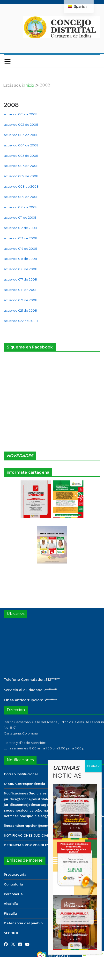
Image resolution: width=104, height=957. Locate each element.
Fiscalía (10, 913)
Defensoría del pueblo (23, 923)
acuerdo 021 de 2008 (20, 310)
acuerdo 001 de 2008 (20, 114)
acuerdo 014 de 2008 (20, 248)
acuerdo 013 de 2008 (20, 238)
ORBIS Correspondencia (24, 784)
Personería (13, 894)
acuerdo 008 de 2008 (21, 186)
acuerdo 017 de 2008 (20, 279)
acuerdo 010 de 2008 (20, 207)
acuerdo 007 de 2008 (21, 176)
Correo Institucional (21, 774)
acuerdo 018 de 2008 (20, 290)
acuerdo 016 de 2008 (20, 269)
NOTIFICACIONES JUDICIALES (28, 835)
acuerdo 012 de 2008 (20, 228)
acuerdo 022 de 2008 (21, 321)
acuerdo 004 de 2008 (21, 145)
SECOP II (11, 933)
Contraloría (13, 884)
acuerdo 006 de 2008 (21, 166)
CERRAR (93, 766)
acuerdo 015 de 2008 (20, 259)
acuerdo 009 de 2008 (21, 197)
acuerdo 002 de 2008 (21, 124)
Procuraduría (15, 874)
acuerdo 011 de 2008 (20, 217)
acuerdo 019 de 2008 (20, 300)
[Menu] (7, 61)
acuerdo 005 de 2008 (21, 155)
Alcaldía (11, 903)
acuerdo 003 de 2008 (21, 135)
